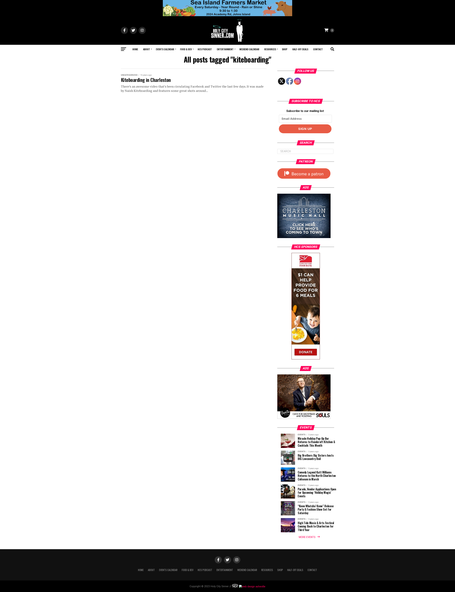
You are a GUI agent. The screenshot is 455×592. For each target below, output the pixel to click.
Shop (284, 49)
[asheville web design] (251, 586)
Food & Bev (186, 49)
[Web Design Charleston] (235, 586)
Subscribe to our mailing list (305, 111)
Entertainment (225, 49)
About (146, 49)
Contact (318, 49)
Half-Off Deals (300, 49)
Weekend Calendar (249, 49)
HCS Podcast (205, 49)
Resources (270, 49)
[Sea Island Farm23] (227, 15)
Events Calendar (165, 49)
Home (135, 49)
